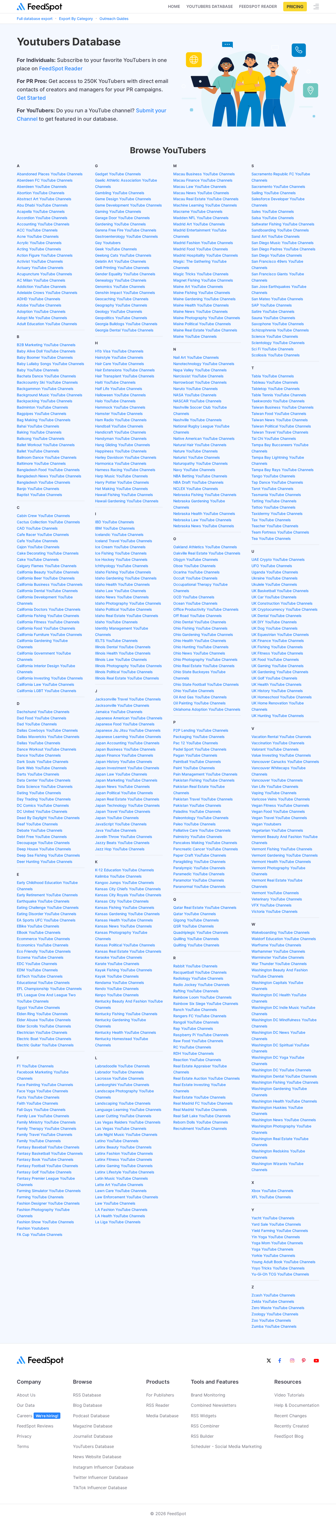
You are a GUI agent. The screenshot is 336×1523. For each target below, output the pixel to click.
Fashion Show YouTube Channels (45, 1222)
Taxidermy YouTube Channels (277, 513)
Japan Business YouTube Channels (125, 749)
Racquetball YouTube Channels (200, 972)
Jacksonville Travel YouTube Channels (128, 699)
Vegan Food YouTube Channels (278, 811)
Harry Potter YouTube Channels (122, 482)
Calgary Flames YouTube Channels (47, 565)
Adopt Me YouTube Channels (42, 317)
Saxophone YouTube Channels (277, 324)
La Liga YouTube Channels (118, 1222)
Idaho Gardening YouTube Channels (126, 578)
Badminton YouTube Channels (42, 407)
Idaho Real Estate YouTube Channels (126, 615)
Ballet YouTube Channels (38, 451)
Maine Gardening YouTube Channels (204, 299)
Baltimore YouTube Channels (41, 463)
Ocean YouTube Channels (195, 603)
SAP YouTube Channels (271, 305)
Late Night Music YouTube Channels (126, 1134)
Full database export (34, 18)
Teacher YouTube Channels (274, 526)
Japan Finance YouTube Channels (124, 755)
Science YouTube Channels (274, 336)
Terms (23, 1446)
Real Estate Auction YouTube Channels (206, 1078)
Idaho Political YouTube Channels (123, 609)
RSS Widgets (203, 1415)
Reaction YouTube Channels (197, 1059)
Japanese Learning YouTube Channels (128, 736)
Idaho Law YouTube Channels (120, 590)
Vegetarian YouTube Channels (277, 830)
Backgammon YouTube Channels (45, 388)
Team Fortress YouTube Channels (280, 532)
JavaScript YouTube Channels (121, 824)
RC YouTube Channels (192, 1047)
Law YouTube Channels (115, 1203)
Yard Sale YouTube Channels (276, 1224)
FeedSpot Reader (61, 68)
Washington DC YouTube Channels (281, 1070)
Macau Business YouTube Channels (204, 174)
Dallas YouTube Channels (38, 743)
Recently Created (291, 1426)
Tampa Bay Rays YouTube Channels (282, 469)
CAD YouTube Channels (37, 528)
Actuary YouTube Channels (40, 267)
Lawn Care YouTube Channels (121, 1190)
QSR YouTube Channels (193, 926)
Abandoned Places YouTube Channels (50, 174)
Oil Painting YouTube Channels (199, 703)
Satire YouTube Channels (273, 311)
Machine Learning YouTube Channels (205, 205)
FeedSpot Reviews (35, 1426)
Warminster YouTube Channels (277, 957)
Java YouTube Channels (115, 830)
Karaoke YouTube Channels (118, 957)
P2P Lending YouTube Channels (200, 730)
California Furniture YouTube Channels (49, 634)
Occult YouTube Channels (195, 578)
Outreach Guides (114, 18)
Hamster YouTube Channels (119, 413)
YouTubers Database (93, 1446)
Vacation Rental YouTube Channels (281, 736)
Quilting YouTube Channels (196, 945)
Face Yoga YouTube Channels (42, 1091)
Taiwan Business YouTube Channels (282, 407)
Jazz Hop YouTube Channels (120, 849)
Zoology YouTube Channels (274, 1314)
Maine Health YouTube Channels (201, 305)
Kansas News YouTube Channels (123, 926)
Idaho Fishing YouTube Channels (123, 572)
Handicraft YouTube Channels (120, 432)
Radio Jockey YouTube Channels (201, 984)
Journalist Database (93, 1436)
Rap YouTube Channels (193, 1028)
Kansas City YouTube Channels (122, 901)
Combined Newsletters (213, 1405)
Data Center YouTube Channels (44, 780)
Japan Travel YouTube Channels (122, 811)
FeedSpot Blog (288, 1436)
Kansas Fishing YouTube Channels (124, 907)
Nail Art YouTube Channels (196, 357)
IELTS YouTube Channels (116, 640)
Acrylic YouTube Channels (39, 242)
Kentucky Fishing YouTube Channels (126, 1013)
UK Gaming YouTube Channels (277, 665)
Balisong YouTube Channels (41, 438)
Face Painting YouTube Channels (45, 1084)
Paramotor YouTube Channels (198, 880)
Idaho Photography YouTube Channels (128, 603)
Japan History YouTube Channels (123, 761)
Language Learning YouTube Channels (128, 1109)
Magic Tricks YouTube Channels (201, 274)
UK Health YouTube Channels (276, 684)
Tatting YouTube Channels (274, 501)
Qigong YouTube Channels (196, 920)
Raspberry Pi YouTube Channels (201, 1034)
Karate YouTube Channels (117, 963)
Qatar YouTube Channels (194, 913)
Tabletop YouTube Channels (275, 388)
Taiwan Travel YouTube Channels (279, 432)
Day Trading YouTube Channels (44, 799)
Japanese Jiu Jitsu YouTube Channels (128, 730)
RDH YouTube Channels (193, 1053)
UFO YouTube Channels (271, 565)
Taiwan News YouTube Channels (279, 420)
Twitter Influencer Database (100, 1477)
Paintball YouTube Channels (197, 761)
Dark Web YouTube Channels (42, 768)
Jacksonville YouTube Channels (122, 705)
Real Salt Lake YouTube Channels (202, 1116)
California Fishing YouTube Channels (48, 615)
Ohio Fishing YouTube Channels (200, 628)
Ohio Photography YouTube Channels (205, 659)
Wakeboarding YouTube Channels (280, 932)
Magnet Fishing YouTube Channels (203, 280)
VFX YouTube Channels (271, 905)
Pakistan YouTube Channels (197, 805)
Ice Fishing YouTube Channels (121, 553)
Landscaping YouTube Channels (123, 1103)
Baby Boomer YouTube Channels (45, 357)
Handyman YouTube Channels (121, 438)
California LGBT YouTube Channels (46, 690)
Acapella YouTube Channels (41, 211)
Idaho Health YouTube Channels (122, 584)
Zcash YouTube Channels (273, 1295)
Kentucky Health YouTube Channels (125, 1032)
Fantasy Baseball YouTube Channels (48, 1147)
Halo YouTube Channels (115, 401)
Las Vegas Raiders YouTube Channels (128, 1122)
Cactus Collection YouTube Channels (48, 522)
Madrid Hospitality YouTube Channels (205, 255)
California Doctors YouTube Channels (49, 609)
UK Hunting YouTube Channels (277, 715)
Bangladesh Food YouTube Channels (48, 469)
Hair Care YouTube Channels (119, 363)
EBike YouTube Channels (38, 926)
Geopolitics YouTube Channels (121, 317)
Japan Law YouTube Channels (121, 774)
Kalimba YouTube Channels (118, 876)
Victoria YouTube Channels (274, 911)
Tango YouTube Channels (273, 476)
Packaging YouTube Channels (199, 736)
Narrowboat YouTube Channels (200, 382)
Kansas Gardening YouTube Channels (127, 913)
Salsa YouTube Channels (272, 217)
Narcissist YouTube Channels (198, 376)
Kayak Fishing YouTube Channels (123, 970)
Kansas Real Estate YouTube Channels (128, 951)
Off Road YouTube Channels (197, 615)
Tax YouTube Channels (271, 520)
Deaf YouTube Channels (37, 824)
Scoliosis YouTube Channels (275, 355)
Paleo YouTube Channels (194, 824)
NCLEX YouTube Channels (195, 488)
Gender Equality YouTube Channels (125, 274)
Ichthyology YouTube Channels (121, 565)
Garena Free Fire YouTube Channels (125, 230)
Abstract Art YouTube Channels (44, 199)
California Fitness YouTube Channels (48, 622)
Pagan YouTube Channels (195, 755)
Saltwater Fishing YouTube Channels (282, 224)
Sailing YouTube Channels (273, 193)
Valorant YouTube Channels (275, 749)
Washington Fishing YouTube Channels (284, 1082)
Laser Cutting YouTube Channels (123, 1116)
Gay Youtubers (108, 242)
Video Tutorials (289, 1395)
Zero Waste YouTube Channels (277, 1307)
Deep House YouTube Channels (44, 849)
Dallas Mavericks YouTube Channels (48, 736)
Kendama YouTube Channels (119, 982)
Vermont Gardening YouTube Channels (284, 855)
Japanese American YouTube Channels (128, 718)
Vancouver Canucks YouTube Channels (285, 761)
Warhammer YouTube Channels (278, 951)
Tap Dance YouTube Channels (277, 482)
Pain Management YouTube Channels (205, 774)
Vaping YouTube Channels (274, 793)
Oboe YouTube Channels (194, 565)
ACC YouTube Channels (37, 230)
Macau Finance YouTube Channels (203, 180)
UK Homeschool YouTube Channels (281, 697)
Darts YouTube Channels (38, 774)
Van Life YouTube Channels (274, 786)
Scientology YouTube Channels (278, 342)
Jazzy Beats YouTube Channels (122, 842)
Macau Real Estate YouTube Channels (206, 199)
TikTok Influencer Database (100, 1487)
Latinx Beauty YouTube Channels (123, 1147)
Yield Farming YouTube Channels (279, 1230)
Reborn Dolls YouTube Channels (200, 1122)
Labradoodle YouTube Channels (122, 1066)
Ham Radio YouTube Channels (121, 420)
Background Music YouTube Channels (49, 395)
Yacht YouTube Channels (273, 1218)
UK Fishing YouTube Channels (277, 647)
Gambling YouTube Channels (119, 193)
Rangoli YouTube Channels (196, 1022)
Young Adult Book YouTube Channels (283, 1261)
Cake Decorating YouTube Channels (48, 553)
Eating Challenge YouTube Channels (48, 907)
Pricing (295, 6)
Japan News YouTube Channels (122, 786)
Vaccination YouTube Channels (277, 743)
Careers (37, 1415)
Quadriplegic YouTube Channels (200, 932)
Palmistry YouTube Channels (197, 836)
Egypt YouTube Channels (38, 1007)
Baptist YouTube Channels (39, 494)
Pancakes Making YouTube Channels (205, 842)
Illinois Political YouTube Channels (124, 672)
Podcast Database (91, 1415)
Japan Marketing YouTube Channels (126, 780)
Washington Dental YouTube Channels (284, 1076)
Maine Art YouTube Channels (198, 286)
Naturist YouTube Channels (196, 457)
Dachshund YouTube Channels (43, 711)
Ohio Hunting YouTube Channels (201, 647)
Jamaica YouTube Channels (119, 711)
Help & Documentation (296, 1405)
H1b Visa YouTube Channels (119, 351)
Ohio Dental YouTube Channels (199, 622)
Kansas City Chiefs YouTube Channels (128, 889)
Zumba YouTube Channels (274, 1326)
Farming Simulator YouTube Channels (49, 1190)
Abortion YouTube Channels (41, 193)
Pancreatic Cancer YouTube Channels (205, 849)
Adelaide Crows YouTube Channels (47, 292)
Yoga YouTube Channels (272, 1249)
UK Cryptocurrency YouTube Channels (284, 609)
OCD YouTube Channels (193, 597)
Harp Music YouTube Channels (121, 476)
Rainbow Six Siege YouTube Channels (205, 1003)
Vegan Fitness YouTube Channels (280, 805)
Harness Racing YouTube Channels (125, 469)
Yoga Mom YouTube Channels (277, 1243)
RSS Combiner (205, 1426)
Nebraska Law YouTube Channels (202, 520)
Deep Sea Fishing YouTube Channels (48, 855)
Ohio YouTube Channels (193, 690)
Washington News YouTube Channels (283, 1120)
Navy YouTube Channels (194, 469)
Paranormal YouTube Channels (199, 886)
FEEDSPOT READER (258, 6)
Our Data (26, 1405)
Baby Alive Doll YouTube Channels (46, 351)
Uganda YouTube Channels (274, 572)
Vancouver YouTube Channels (277, 780)
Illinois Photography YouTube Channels (128, 665)
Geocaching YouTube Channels (122, 299)
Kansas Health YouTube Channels (124, 920)
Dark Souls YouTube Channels (43, 761)
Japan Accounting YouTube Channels (127, 743)
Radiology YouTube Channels (198, 978)
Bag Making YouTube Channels (44, 420)
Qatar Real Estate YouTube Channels (205, 907)
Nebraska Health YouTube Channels (204, 513)
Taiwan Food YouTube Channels (278, 413)
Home (174, 6)
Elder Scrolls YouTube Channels (44, 1026)
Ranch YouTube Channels (195, 1009)
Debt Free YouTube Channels (42, 836)
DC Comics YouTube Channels (43, 805)
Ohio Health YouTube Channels (199, 640)
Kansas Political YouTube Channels (125, 945)
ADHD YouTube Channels (38, 299)
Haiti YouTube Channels (115, 382)
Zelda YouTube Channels (272, 1301)
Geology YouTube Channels (118, 311)
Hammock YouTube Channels (120, 407)
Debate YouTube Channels (39, 830)
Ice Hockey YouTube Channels (121, 559)
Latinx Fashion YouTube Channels (124, 1153)
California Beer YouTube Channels (46, 578)
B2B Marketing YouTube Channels (46, 344)
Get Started (31, 98)
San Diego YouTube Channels (276, 255)
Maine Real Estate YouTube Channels (205, 330)
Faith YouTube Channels (37, 1103)
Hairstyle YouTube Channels (119, 357)
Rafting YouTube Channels (196, 991)
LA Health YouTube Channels (120, 1216)
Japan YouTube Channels (117, 817)
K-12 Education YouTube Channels (124, 870)
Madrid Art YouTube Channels (199, 224)
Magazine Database (92, 1426)
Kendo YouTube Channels (117, 988)
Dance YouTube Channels (39, 755)
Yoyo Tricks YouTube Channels (278, 1268)
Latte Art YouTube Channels (119, 1184)
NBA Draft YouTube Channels (198, 482)
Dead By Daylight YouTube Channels (48, 817)
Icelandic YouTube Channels (119, 534)
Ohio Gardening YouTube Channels (203, 634)
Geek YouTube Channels (116, 249)
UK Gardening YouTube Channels (279, 672)
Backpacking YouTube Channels (44, 401)
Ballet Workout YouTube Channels (46, 444)
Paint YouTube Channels (194, 768)
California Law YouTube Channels (45, 684)
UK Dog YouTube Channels (274, 628)
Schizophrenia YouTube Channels (280, 330)
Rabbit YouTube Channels (195, 966)
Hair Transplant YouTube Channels (124, 376)
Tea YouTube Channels (271, 538)
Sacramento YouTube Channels (278, 186)
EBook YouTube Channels (39, 932)
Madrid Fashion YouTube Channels (203, 242)
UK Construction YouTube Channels (282, 603)
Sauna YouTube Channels (273, 317)
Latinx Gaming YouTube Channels (124, 1165)
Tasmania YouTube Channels (276, 494)
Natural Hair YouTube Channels (200, 444)
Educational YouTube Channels (43, 982)
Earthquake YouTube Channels (43, 901)
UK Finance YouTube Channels (277, 640)
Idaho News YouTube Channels (122, 597)
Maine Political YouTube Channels (202, 324)
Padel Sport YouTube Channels (200, 749)
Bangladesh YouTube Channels (43, 482)
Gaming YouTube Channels (118, 211)
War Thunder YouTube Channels (279, 963)
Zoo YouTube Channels (271, 1320)
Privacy (24, 1436)
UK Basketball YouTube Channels (280, 590)
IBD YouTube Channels (114, 522)
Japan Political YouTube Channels (124, 793)
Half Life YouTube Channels (118, 388)
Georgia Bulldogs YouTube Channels (126, 324)
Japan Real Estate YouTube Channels (127, 799)
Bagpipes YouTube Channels (41, 413)
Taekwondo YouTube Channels (278, 401)
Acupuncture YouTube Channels (44, 274)
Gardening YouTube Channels (120, 224)
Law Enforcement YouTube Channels (126, 1197)
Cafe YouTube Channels (37, 541)
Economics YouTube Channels (43, 945)
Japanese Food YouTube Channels (125, 724)
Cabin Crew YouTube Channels (43, 515)
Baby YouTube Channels (38, 370)
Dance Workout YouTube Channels (46, 749)
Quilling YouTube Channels (196, 938)
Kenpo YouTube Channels (117, 995)
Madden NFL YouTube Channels (201, 217)
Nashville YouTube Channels (197, 420)
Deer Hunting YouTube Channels (44, 861)
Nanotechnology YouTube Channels (203, 363)
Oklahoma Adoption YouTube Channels (206, 709)
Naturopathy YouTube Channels (200, 463)
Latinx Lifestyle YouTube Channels (124, 1172)
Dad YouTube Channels (37, 724)
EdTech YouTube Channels (40, 976)
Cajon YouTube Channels (38, 547)
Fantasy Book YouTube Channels (45, 1159)
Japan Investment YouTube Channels (127, 768)
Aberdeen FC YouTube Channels (45, 180)
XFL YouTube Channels (271, 1197)
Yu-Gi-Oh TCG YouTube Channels (280, 1274)
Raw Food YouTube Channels (198, 1041)
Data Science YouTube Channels (45, 786)
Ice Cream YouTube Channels (120, 547)
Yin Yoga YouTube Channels (275, 1237)
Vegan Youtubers (266, 824)
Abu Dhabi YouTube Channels (42, 205)
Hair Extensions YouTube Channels (125, 370)
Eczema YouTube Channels (40, 957)
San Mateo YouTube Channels (277, 299)
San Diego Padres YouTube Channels (283, 249)
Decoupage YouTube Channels (43, 842)
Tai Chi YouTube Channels (273, 438)
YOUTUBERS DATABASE (209, 6)
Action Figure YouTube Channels (45, 255)
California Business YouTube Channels (50, 584)
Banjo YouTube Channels (38, 488)
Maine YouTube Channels (195, 336)
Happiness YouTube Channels (121, 451)
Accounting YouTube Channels (43, 224)
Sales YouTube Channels (272, 211)
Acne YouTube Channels (38, 236)
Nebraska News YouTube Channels (203, 526)
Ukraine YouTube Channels (274, 578)
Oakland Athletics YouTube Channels (205, 547)
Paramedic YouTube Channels (199, 874)
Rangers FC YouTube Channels (200, 1016)
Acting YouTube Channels (39, 249)
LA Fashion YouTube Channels (121, 1209)
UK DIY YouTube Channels (274, 622)
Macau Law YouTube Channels (200, 186)
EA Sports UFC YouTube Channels (46, 920)
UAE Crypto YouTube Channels (278, 559)
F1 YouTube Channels (35, 1066)
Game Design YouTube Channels (123, 199)
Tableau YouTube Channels (274, 382)
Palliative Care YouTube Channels (202, 830)
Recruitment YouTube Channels (200, 1128)
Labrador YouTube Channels (119, 1072)
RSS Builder (202, 1436)
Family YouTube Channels (39, 1141)
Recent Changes (290, 1415)
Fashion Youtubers (33, 1228)
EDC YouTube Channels (37, 963)
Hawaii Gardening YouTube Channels (127, 501)
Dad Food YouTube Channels (41, 718)
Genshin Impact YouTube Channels (125, 292)
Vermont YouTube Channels (275, 892)
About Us (26, 1395)
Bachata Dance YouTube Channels (46, 376)
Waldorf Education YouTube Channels (283, 938)
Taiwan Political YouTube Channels (281, 426)
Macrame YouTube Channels (198, 211)
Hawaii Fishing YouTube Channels (124, 494)
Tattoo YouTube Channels (273, 507)
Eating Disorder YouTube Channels (46, 913)
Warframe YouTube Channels (276, 945)
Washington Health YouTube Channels (284, 1101)
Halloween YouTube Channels (120, 395)
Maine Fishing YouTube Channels (201, 292)
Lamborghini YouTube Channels (122, 1084)
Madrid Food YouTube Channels (200, 249)
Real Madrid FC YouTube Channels (203, 1103)
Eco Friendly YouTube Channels (44, 951)
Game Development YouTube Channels (128, 205)
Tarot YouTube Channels (272, 488)
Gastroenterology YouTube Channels (126, 236)
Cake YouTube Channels (38, 559)
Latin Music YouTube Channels (121, 1178)
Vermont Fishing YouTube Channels (281, 849)
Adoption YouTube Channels (41, 311)
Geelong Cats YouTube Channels (123, 255)
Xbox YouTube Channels (272, 1190)
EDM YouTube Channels (37, 970)
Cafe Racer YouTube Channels (43, 534)
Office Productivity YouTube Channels (206, 609)
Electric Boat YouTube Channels (44, 1038)
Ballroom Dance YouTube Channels (47, 457)
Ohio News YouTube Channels (199, 653)
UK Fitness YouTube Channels (277, 653)
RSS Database (87, 1395)
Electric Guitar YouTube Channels (45, 1045)
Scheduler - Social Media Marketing (226, 1446)
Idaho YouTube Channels (116, 622)
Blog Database (87, 1405)
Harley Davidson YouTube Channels (125, 457)
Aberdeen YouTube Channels (42, 186)
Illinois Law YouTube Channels (121, 659)
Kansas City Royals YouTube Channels (128, 895)
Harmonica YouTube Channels (120, 463)
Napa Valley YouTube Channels (200, 370)
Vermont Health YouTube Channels (281, 861)
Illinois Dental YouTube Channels (123, 647)
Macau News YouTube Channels (201, 193)
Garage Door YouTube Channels (122, 217)
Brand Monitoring (208, 1395)
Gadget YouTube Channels (118, 174)
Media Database (162, 1415)
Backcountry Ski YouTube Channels (47, 382)
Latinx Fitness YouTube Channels (123, 1159)
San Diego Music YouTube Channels (282, 242)
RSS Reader (157, 1405)
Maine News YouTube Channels (200, 311)
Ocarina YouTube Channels (196, 572)
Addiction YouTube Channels (41, 286)
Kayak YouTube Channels (117, 976)
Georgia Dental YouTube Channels (124, 330)
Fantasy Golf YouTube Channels (44, 1172)
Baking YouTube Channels (39, 432)
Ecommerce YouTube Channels (43, 938)
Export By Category (76, 18)
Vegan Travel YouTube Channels (279, 817)
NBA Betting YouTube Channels (200, 476)
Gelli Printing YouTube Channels (122, 267)
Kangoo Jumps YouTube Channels (124, 882)
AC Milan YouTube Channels (41, 280)
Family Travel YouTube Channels (44, 1134)
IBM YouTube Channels (115, 528)
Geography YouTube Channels (121, 305)
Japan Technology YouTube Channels (127, 805)
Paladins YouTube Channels (197, 811)
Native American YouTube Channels (204, 438)
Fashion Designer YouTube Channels (48, 1203)
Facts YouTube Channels (38, 1097)
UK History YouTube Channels (277, 690)
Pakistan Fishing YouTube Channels (204, 780)
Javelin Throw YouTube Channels (123, 836)
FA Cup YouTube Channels (39, 1234)
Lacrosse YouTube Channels (119, 1078)
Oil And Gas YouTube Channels (200, 697)
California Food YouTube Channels (46, 628)
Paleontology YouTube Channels (201, 817)
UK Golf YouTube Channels (274, 678)
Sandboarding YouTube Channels (280, 230)
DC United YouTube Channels (42, 811)
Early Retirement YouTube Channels (47, 895)
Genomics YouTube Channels (120, 286)
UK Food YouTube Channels (275, 659)
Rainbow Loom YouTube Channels (202, 997)
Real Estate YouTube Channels (199, 1097)
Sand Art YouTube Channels (275, 236)
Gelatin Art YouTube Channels (120, 261)
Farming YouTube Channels (40, 1197)
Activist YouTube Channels (40, 261)
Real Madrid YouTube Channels (200, 1109)
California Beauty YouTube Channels (48, 572)
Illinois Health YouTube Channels (123, 653)
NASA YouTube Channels (195, 395)
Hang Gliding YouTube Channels (122, 444)
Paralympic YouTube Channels (199, 868)
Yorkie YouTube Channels (273, 1255)
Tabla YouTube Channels (272, 376)
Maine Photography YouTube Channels (206, 317)
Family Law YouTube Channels (43, 1116)
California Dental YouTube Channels (47, 590)
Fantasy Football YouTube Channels (47, 1165)
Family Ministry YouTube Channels (46, 1122)
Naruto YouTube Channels (195, 388)
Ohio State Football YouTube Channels (206, 684)
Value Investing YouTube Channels (281, 755)
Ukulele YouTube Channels (274, 584)
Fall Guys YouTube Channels (41, 1109)
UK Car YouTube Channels (274, 597)
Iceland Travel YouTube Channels (123, 541)
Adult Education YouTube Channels (47, 324)
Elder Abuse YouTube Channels (44, 1020)
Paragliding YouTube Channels (199, 861)
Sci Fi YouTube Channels (272, 349)
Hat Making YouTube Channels (121, 488)
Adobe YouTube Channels (39, 305)
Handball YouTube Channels (119, 426)
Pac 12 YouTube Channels (195, 743)
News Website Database (97, 1456)
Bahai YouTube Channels (38, 426)
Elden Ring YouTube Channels (42, 1013)
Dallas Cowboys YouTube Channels (47, 730)
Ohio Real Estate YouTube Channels (204, 665)
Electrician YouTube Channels (42, 1032)
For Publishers (160, 1395)
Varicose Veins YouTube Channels (280, 799)
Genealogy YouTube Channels (120, 280)
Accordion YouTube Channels (42, 217)
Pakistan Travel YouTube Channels (203, 799)
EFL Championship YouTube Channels (49, 988)
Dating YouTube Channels (39, 793)
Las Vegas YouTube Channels (120, 1128)
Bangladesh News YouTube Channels (49, 476)
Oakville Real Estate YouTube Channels (206, 553)
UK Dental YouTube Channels (276, 615)
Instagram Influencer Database (103, 1467)
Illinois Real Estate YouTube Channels (127, 678)
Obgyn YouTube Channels (195, 559)
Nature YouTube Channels (195, 451)
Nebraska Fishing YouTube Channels (205, 494)
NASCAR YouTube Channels (197, 401)
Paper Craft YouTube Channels (199, 855)
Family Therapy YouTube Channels (46, 1128)
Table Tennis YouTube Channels (278, 395)
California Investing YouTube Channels (50, 678)
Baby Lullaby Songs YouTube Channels (50, 363)
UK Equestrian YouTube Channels (280, 634)
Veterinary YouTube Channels (276, 899)
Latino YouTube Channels (117, 1141)
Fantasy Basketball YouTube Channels (50, 1153)
